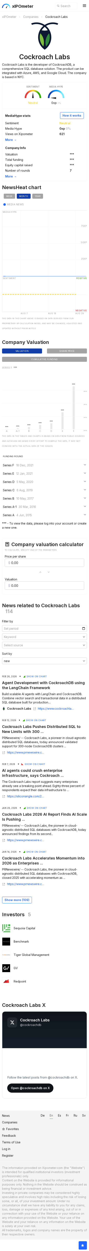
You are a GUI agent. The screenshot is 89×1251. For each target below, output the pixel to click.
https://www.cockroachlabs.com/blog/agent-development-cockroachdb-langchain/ (56, 708)
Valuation (11, 579)
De (43, 1115)
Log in (6, 1149)
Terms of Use (11, 1142)
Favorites (12, 1129)
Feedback (9, 1135)
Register (7, 1155)
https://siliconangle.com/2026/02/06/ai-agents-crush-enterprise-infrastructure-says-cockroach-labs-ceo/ (25, 796)
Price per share (15, 556)
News (6, 1115)
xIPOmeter (22, 6)
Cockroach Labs (19, 708)
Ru (75, 1115)
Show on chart (36, 676)
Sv (84, 1115)
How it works (72, 115)
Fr (67, 1115)
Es (59, 1115)
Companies (9, 1122)
